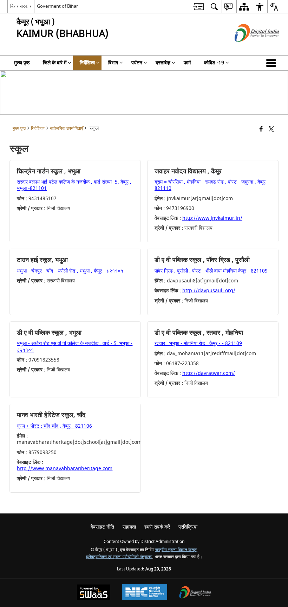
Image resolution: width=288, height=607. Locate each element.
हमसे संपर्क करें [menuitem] (157, 527)
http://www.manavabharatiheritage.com (64, 468)
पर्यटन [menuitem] (136, 62)
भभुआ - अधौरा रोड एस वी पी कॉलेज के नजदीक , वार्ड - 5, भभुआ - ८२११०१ (74, 346)
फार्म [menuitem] (187, 62)
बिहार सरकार (21, 6)
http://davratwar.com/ (208, 373)
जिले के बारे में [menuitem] (54, 62)
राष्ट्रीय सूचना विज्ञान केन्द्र (176, 550)
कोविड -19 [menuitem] (214, 62)
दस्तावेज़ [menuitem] (163, 62)
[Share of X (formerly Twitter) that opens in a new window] (271, 130)
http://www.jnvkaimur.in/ (212, 218)
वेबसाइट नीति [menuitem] (102, 527)
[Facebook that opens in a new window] (261, 130)
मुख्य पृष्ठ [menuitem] (22, 62)
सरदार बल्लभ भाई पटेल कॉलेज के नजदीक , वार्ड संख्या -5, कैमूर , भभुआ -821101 (74, 185)
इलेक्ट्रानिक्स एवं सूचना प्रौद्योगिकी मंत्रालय (119, 557)
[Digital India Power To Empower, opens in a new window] (195, 593)
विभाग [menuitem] (113, 62)
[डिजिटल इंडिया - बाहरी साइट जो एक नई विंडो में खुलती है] (248, 48)
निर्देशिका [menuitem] (87, 62)
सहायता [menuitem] (129, 527)
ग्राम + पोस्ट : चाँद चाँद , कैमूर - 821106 (54, 426)
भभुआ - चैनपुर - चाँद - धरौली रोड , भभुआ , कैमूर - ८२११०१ (70, 271)
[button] (272, 63)
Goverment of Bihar (57, 6)
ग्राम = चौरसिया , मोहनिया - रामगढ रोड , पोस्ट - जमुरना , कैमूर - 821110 (212, 185)
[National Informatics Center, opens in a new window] (144, 593)
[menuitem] (198, 6)
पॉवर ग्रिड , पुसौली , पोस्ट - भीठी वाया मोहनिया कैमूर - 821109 (211, 271)
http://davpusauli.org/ (208, 290)
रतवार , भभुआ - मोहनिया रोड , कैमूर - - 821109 (198, 343)
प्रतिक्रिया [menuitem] (187, 527)
